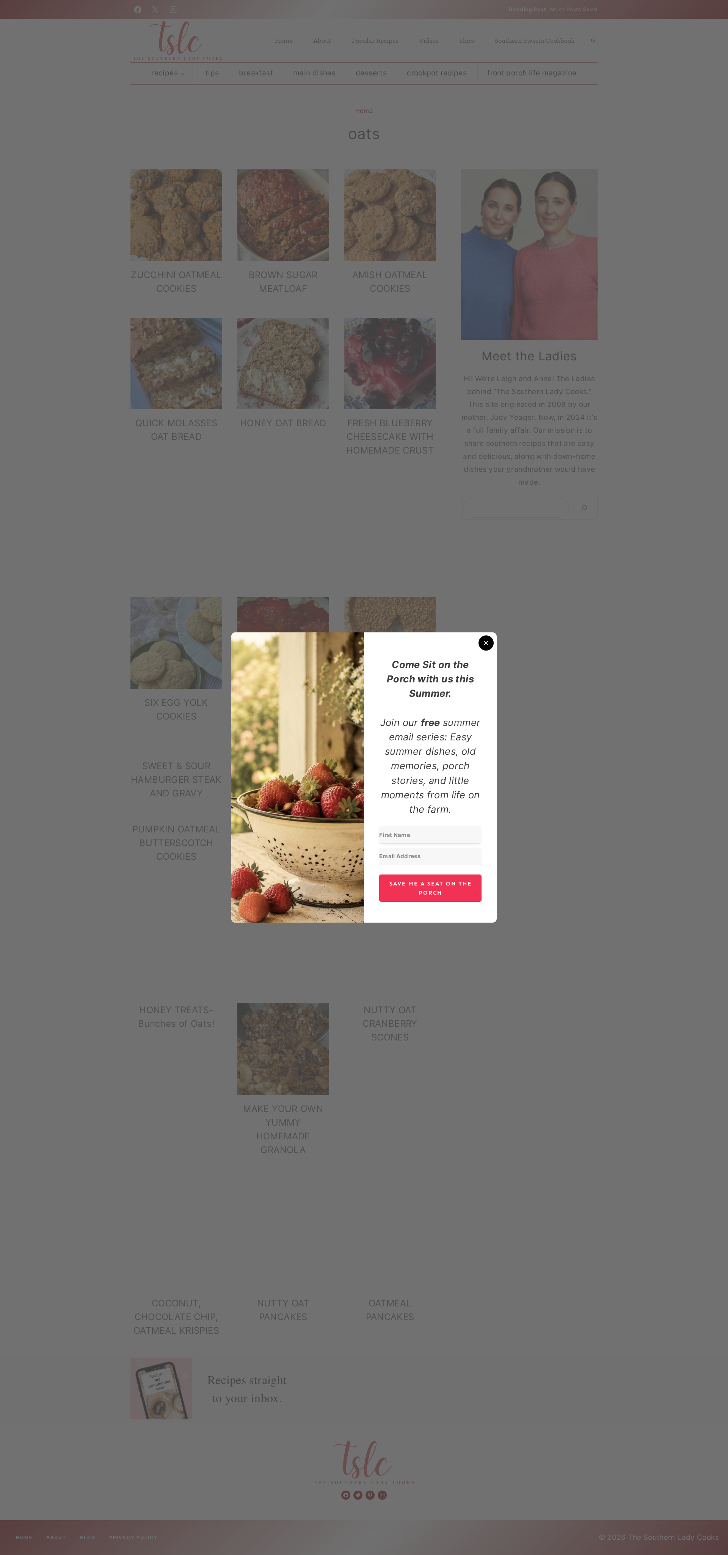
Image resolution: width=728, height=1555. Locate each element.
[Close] (486, 643)
